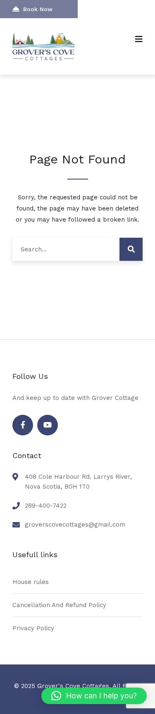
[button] (94, 696)
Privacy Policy (33, 628)
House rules (30, 582)
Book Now (37, 9)
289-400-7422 (46, 505)
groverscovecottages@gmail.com (75, 524)
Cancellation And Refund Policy (59, 605)
